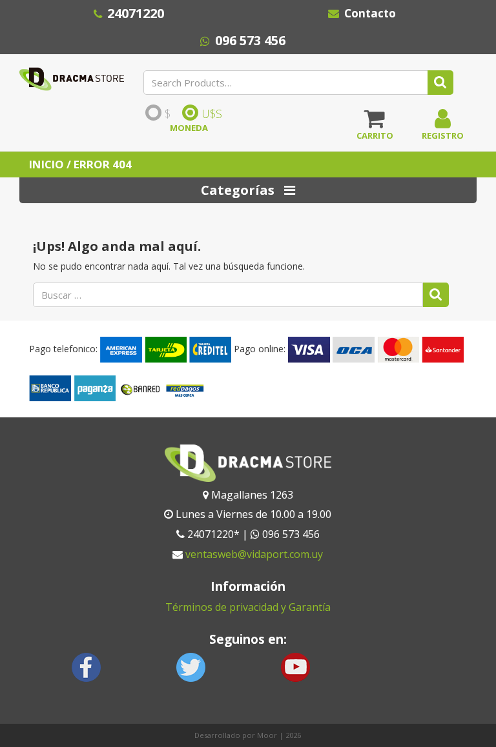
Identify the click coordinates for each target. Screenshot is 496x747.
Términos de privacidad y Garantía (248, 607)
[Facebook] (86, 666)
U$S (212, 113)
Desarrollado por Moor (235, 735)
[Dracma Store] (71, 76)
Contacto (370, 13)
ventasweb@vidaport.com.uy (254, 554)
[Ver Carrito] (375, 123)
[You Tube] (295, 666)
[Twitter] (191, 666)
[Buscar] (436, 295)
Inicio (46, 164)
